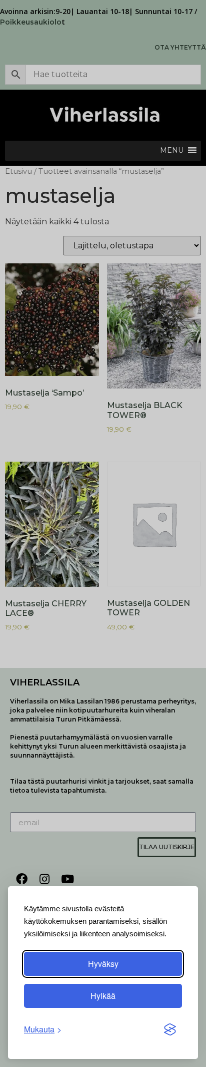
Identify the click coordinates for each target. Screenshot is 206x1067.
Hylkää (103, 995)
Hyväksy (103, 963)
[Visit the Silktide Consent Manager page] (170, 1029)
